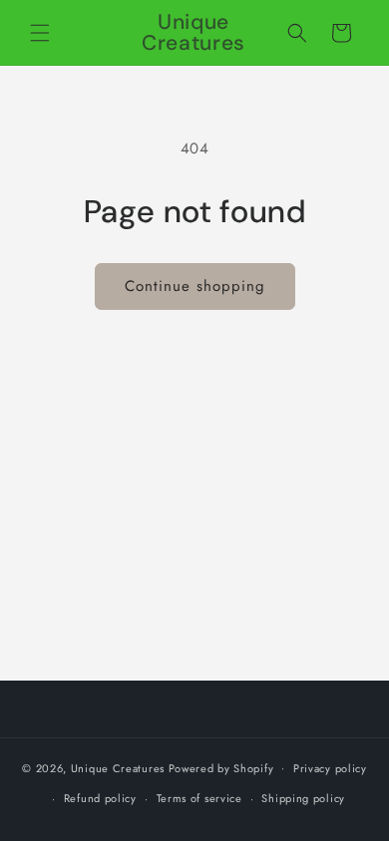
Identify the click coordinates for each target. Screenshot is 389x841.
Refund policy (100, 798)
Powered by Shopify (221, 767)
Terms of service (199, 798)
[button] (40, 33)
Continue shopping (195, 286)
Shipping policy (303, 798)
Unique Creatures (118, 767)
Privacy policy (330, 768)
